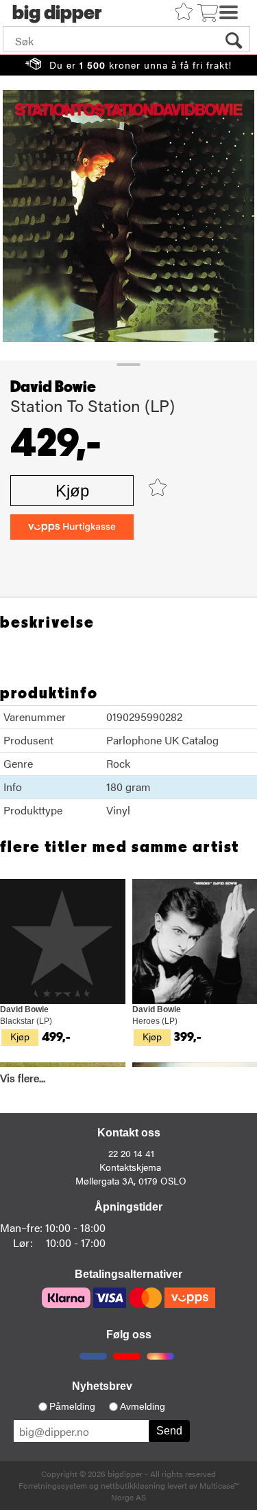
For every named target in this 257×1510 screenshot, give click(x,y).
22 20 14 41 (131, 1153)
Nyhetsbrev (102, 1386)
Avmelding (142, 1406)
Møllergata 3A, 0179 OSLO (130, 1180)
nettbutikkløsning (133, 1485)
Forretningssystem (53, 1485)
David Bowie (53, 387)
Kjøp (72, 490)
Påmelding (72, 1406)
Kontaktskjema (130, 1167)
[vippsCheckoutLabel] (72, 527)
